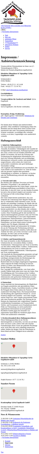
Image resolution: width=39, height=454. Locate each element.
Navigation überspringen (10, 32)
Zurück (3, 335)
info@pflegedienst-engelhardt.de (17, 90)
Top (2, 452)
